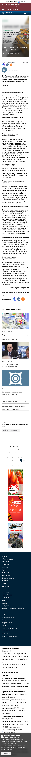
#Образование (7, 623)
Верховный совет (15, 7)
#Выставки (5, 633)
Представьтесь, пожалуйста (10, 409)
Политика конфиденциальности (13, 608)
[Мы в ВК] (7, 64)
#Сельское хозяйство (9, 628)
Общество (5, 572)
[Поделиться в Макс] (3, 64)
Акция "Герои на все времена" (10, 9)
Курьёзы (5, 570)
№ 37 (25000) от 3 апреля (11, 53)
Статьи (4, 603)
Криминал (5, 564)
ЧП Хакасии (6, 586)
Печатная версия (23, 62)
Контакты (5, 592)
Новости (5, 600)
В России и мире (7, 559)
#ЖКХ (4, 620)
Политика (5, 581)
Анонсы (4, 556)
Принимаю (6, 753)
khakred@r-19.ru (7, 719)
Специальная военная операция (11, 4)
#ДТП (4, 625)
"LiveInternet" (13, 743)
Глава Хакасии (6, 7)
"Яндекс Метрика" (5, 743)
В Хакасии (5, 562)
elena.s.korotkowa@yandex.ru (12, 730)
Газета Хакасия (13, 70)
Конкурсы (5, 606)
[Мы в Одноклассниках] (11, 64)
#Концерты (6, 631)
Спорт (4, 583)
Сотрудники (6, 598)
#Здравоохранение (8, 617)
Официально (6, 575)
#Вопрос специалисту (9, 636)
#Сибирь (5, 614)
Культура (5, 567)
